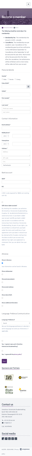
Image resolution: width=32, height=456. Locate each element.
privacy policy (17, 354)
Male (5, 79)
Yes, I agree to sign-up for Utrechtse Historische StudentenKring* (12, 345)
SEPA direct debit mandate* (9, 205)
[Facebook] (3, 438)
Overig (18, 79)
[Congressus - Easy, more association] (24, 449)
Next (4, 361)
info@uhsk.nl (7, 423)
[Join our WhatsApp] (16, 438)
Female (11, 79)
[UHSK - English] (8, 4)
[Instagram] (12, 438)
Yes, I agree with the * (12, 354)
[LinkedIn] (9, 438)
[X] (6, 438)
